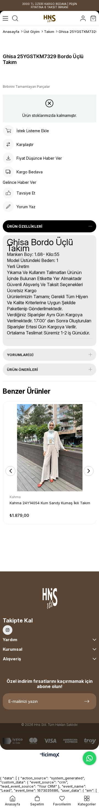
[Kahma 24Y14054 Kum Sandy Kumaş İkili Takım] (50, 447)
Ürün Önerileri (22, 369)
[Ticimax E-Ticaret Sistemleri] (49, 755)
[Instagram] (7, 630)
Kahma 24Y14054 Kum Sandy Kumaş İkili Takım (50, 503)
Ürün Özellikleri (24, 226)
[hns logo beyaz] (49, 599)
